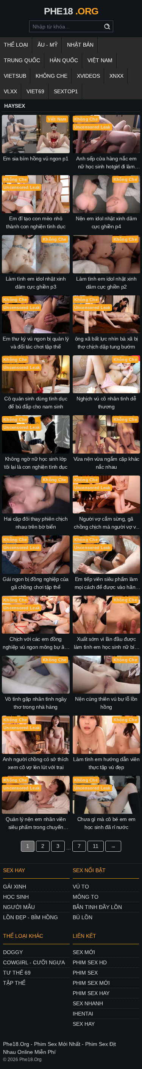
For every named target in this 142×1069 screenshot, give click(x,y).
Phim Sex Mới (91, 983)
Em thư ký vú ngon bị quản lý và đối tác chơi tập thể (36, 343)
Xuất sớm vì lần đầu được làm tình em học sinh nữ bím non (106, 643)
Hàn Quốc (64, 60)
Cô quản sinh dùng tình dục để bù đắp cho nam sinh (35, 403)
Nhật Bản (80, 45)
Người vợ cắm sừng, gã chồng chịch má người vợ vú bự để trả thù (106, 523)
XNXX (116, 76)
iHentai (83, 1014)
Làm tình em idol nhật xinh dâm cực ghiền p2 (106, 283)
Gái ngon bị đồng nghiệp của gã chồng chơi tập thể (36, 583)
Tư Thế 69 (17, 973)
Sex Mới (84, 952)
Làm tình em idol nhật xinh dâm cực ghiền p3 (36, 283)
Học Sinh (16, 897)
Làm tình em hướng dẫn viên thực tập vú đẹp (106, 763)
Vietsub (15, 76)
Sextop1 (66, 91)
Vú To (81, 887)
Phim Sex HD (90, 962)
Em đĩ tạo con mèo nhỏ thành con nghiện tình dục (35, 222)
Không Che (51, 76)
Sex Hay (84, 1024)
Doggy (13, 952)
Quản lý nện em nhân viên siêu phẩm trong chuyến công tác (36, 823)
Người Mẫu (19, 907)
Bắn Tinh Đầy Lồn (97, 907)
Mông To (85, 897)
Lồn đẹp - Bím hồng (30, 917)
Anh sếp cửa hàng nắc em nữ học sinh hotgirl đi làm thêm (106, 163)
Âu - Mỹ (47, 45)
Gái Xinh (14, 887)
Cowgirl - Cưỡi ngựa (34, 962)
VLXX (10, 91)
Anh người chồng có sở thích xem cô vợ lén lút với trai (36, 763)
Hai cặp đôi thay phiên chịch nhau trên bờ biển (35, 523)
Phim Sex (85, 973)
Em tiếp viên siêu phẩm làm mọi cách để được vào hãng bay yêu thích (106, 583)
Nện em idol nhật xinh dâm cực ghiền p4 (106, 222)
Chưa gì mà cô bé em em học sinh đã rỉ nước (106, 823)
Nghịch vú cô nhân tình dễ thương (106, 403)
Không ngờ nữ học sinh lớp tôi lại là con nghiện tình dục (35, 463)
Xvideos (88, 76)
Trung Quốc (22, 60)
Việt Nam (99, 60)
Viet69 (35, 91)
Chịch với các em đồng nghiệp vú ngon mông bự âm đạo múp (36, 643)
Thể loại (16, 45)
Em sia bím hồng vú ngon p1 (36, 158)
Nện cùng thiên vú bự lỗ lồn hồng (106, 703)
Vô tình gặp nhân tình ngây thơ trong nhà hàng (36, 703)
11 (95, 846)
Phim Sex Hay (91, 993)
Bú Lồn (82, 917)
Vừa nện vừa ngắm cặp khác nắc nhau (106, 463)
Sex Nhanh (88, 1003)
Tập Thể (14, 983)
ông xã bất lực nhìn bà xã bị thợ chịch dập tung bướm (106, 343)
